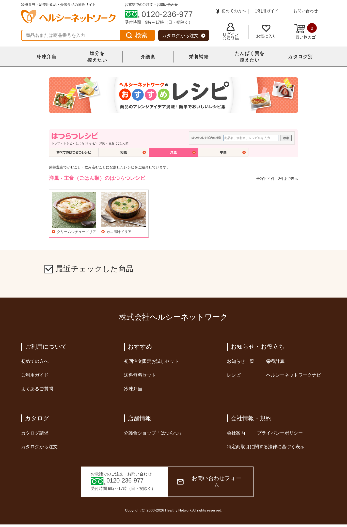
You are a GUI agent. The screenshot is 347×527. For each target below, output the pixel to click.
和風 (124, 152)
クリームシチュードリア (76, 232)
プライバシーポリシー (280, 433)
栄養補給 (199, 56)
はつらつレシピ (86, 143)
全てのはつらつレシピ (74, 152)
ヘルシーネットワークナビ (293, 375)
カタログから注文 (180, 35)
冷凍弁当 (46, 56)
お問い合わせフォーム (216, 481)
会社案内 (236, 433)
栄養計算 (275, 361)
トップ (56, 143)
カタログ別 (300, 56)
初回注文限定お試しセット (151, 361)
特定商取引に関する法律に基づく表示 (266, 446)
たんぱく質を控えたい (250, 57)
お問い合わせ (305, 11)
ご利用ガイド (266, 11)
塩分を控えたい (97, 57)
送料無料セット (140, 375)
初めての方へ (234, 11)
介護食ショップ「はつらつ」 (153, 433)
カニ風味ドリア (118, 232)
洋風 (102, 143)
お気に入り (266, 36)
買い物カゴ (305, 32)
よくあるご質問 (37, 388)
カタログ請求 (35, 433)
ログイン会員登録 (231, 36)
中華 (223, 152)
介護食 (148, 56)
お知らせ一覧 (240, 361)
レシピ (68, 143)
